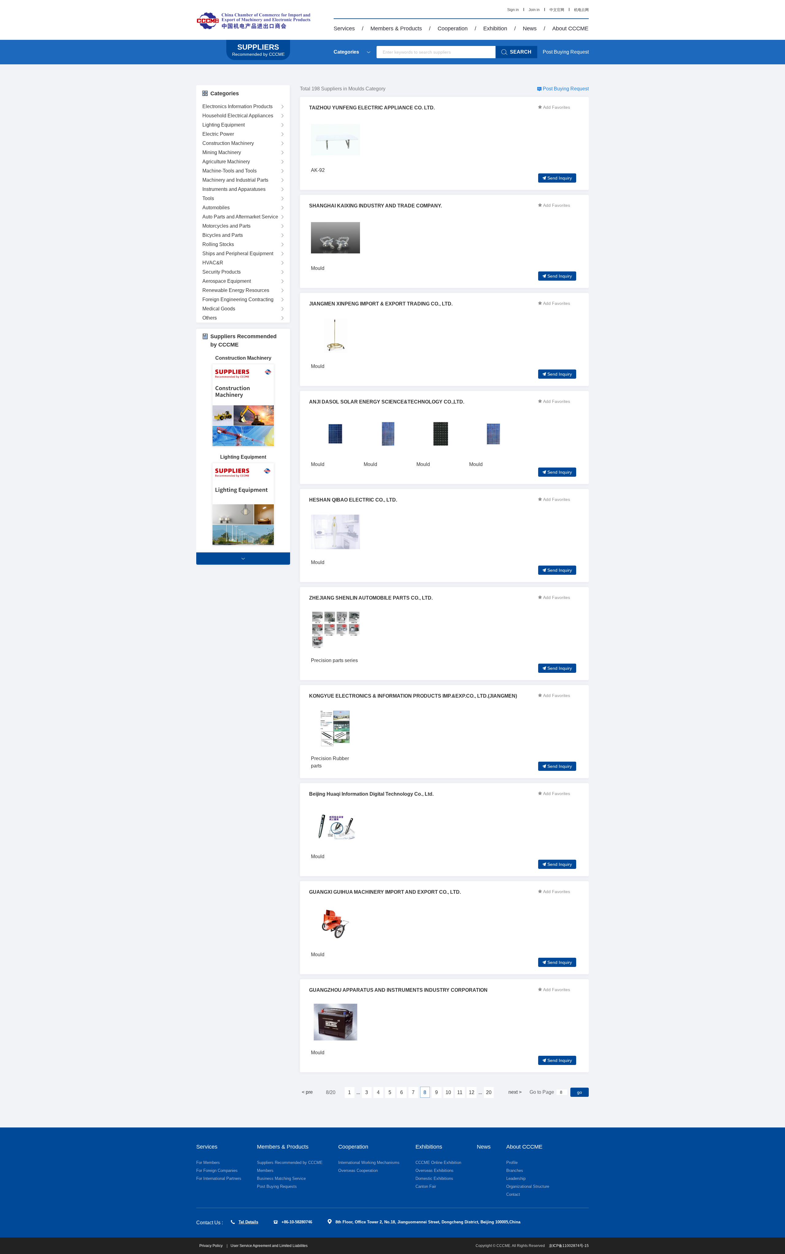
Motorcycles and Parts (226, 226)
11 (459, 1092)
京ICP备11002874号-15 (569, 1246)
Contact (513, 1194)
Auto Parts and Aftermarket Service (240, 216)
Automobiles (216, 207)
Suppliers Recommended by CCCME (290, 1162)
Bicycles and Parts (222, 235)
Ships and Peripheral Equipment (237, 253)
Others (209, 317)
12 (471, 1092)
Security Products (221, 272)
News (530, 28)
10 (448, 1092)
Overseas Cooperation (358, 1170)
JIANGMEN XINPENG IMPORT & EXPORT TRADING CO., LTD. (381, 303)
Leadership (516, 1178)
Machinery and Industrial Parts (235, 180)
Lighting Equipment (223, 124)
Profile (512, 1162)
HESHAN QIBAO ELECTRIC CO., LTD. (353, 499)
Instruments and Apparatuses (234, 189)
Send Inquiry (559, 178)
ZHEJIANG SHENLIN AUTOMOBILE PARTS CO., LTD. (371, 597)
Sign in (513, 10)
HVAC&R (212, 262)
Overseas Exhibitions (434, 1170)
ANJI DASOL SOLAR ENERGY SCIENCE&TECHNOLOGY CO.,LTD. (386, 401)
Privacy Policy (211, 1246)
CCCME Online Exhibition (438, 1162)
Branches (514, 1170)
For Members (208, 1162)
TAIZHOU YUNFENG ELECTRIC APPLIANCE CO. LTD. (372, 107)
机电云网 (581, 10)
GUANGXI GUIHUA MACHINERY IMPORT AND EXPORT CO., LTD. (385, 892)
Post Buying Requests (277, 1186)
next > (515, 1092)
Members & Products (396, 28)
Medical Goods (218, 308)
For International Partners (218, 1178)
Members (265, 1170)
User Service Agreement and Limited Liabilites (269, 1246)
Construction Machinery (228, 143)
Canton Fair (425, 1186)
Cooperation (453, 28)
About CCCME (570, 28)
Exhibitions (428, 1147)
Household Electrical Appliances (237, 115)
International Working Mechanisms (369, 1162)
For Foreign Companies (217, 1170)
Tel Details (248, 1222)
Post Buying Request (566, 52)
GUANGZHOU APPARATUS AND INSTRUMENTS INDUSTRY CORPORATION (398, 990)
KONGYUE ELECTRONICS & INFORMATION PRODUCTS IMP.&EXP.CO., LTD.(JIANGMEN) (413, 696)
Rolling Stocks (218, 244)
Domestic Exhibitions (434, 1178)
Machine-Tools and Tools (229, 170)
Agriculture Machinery (226, 161)
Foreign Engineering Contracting (238, 299)
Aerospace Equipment (226, 281)
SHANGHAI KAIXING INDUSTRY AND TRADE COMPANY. (375, 205)
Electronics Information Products (237, 106)
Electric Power (218, 134)
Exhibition (495, 28)
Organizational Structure (527, 1186)
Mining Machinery (221, 152)
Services (344, 28)
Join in (534, 10)
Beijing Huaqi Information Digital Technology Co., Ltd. (371, 794)
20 (489, 1092)
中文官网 (557, 10)
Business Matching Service (281, 1178)
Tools (208, 198)
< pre (307, 1092)
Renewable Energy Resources (235, 290)
